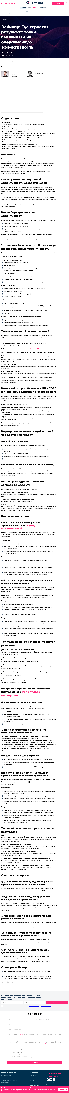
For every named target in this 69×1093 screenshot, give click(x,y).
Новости (42, 11)
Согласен (63, 1089)
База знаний (34, 1085)
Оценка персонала (11, 11)
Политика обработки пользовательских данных (55, 1083)
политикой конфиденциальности (40, 1006)
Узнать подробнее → (50, 1090)
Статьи (9, 61)
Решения (23, 7)
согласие (22, 1034)
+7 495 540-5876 (8, 3)
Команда (32, 1078)
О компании (43, 7)
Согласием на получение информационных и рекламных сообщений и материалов (36, 1043)
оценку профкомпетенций (18, 527)
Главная (3, 61)
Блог (34, 7)
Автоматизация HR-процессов (55, 11)
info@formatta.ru (54, 1076)
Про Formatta (34, 1075)
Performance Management (37, 349)
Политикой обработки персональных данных (19, 1036)
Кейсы (29, 7)
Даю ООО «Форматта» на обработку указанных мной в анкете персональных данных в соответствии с (35, 1035)
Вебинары (22, 13)
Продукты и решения (8, 1072)
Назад (5, 19)
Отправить (34, 1062)
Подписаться (57, 1003)
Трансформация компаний (9, 13)
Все (2, 11)
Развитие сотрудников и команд (28, 11)
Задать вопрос (58, 4)
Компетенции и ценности (8, 1078)
